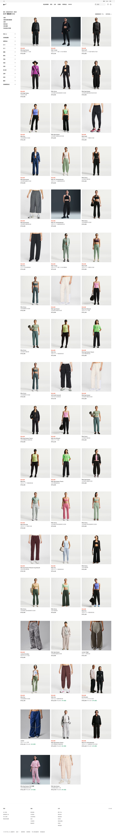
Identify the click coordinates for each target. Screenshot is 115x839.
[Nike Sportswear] (35, 32)
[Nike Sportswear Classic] (96, 333)
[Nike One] (35, 118)
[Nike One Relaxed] (96, 290)
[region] (8, 52)
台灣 (111, 808)
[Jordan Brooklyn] (35, 635)
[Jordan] (4, 1)
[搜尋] (96, 4)
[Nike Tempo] (66, 32)
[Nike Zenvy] (66, 75)
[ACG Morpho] (96, 679)
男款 (51, 4)
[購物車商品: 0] (110, 4)
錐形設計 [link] (5, 24)
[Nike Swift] (96, 32)
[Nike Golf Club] (35, 506)
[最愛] (108, 4)
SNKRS (70, 4)
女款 (55, 4)
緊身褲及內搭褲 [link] (7, 28)
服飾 (4, 11)
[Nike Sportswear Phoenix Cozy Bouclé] (35, 549)
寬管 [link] (4, 17)
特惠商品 (64, 4)
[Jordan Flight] (96, 635)
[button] (9, 34)
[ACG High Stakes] (35, 75)
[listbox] (108, 14)
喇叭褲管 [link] (5, 26)
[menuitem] (105, 1)
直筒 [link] (4, 22)
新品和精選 (46, 4)
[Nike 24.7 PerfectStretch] (66, 161)
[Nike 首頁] (5, 4)
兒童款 (59, 4)
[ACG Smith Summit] (66, 377)
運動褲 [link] (15, 11)
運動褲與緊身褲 (9, 11)
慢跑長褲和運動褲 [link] (7, 20)
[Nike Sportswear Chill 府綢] (35, 770)
